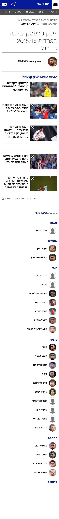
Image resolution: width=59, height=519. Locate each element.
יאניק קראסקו (28, 24)
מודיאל (53, 20)
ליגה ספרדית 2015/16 (33, 20)
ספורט (18, 12)
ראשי (54, 12)
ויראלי (6, 12)
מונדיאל (43, 4)
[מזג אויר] (13, 4)
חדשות (42, 12)
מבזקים (30, 12)
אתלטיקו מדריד (48, 24)
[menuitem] (43, 12)
